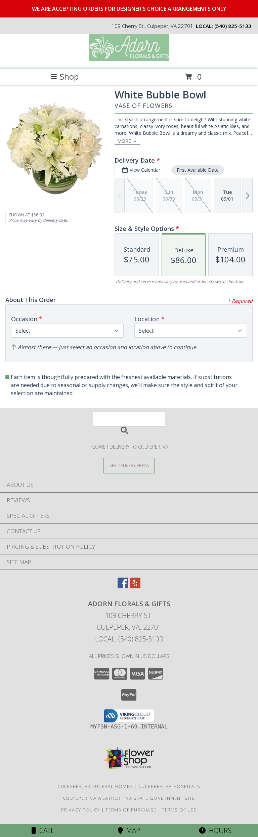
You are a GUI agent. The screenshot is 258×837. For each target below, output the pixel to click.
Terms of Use (179, 810)
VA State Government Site (160, 798)
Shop (69, 76)
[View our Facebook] (123, 586)
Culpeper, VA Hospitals (169, 786)
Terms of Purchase (130, 810)
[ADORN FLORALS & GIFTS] (129, 59)
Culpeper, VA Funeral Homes (95, 786)
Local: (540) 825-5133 (129, 638)
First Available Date (198, 170)
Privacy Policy (80, 810)
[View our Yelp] (135, 586)
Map (131, 830)
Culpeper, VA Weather (91, 798)
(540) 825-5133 (232, 26)
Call (45, 830)
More (124, 141)
